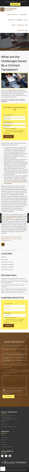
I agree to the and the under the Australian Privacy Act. (14, 132)
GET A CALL (8, 136)
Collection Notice (8, 132)
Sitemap (3, 435)
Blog (16, 49)
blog (2, 257)
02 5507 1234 (22, 1)
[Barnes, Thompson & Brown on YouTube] (10, 456)
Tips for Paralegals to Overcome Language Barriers (13, 289)
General (3, 259)
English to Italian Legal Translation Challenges (12, 291)
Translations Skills (16, 238)
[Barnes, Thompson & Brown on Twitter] (6, 456)
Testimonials (4, 444)
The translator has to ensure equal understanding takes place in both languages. (16, 182)
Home (12, 49)
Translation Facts (6, 262)
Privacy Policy (16, 130)
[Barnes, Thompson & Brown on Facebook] (2, 456)
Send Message (8, 396)
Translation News (6, 264)
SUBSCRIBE (8, 325)
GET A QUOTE (15, 4)
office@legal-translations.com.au (11, 1)
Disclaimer (3, 442)
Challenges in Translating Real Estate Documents (13, 278)
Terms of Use (4, 439)
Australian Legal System (7, 446)
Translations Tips (5, 240)
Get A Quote (28, 218)
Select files (14, 369)
